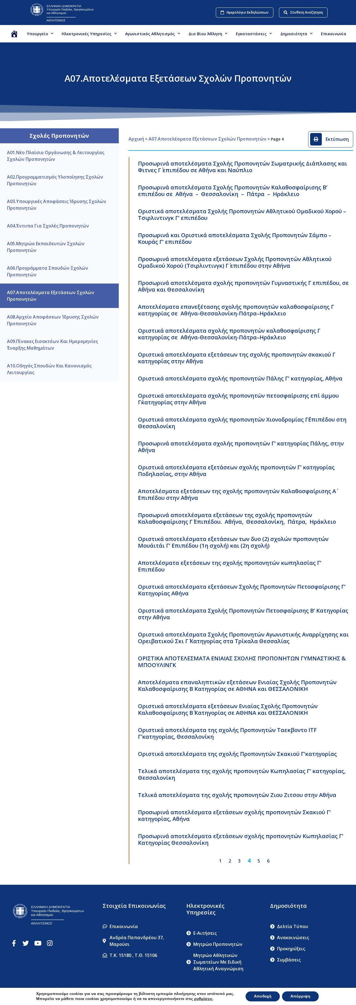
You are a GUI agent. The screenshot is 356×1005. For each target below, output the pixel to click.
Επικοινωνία (333, 33)
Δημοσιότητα (293, 33)
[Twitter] (26, 943)
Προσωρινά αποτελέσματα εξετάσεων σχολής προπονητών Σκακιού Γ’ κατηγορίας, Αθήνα (234, 815)
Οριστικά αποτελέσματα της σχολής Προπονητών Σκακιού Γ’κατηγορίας (237, 754)
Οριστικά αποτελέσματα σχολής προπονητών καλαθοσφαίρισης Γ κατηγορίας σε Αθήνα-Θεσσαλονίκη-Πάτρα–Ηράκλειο (229, 334)
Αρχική (136, 139)
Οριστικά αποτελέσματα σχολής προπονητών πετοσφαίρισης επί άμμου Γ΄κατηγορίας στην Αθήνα (238, 399)
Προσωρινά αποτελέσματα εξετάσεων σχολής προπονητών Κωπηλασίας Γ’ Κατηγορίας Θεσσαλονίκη (240, 839)
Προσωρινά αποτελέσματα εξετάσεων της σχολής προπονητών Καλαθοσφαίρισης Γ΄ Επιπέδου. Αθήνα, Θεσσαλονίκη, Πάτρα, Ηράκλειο (237, 518)
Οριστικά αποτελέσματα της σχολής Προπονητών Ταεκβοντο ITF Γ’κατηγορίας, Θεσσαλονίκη (227, 733)
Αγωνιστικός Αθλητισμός (150, 33)
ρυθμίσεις (203, 998)
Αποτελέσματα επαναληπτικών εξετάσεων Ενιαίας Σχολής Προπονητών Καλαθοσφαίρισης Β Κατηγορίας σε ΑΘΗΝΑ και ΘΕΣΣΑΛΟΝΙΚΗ (237, 685)
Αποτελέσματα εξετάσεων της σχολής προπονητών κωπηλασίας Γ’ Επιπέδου (229, 566)
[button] (330, 139)
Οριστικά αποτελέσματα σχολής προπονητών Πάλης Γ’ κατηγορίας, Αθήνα (240, 378)
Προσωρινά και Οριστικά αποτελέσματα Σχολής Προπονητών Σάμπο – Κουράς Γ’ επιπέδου (234, 238)
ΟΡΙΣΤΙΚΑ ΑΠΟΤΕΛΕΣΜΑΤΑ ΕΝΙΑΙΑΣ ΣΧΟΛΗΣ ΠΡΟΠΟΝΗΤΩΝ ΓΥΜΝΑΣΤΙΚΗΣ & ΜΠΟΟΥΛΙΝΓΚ (242, 662)
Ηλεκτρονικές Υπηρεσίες (87, 33)
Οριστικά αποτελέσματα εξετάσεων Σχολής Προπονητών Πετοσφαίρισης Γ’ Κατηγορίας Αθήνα (241, 590)
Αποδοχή (262, 996)
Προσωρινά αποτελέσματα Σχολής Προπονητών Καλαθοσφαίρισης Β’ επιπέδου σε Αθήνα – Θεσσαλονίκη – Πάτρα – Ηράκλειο (232, 191)
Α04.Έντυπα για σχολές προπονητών (48, 226)
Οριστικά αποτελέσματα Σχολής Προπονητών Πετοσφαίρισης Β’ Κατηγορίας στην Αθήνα (243, 614)
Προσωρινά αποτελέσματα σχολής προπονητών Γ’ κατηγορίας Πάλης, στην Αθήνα (241, 447)
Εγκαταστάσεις (251, 33)
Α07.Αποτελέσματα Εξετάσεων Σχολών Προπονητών (207, 139)
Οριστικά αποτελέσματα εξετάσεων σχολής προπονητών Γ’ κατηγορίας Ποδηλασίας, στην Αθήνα (236, 470)
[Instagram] (49, 943)
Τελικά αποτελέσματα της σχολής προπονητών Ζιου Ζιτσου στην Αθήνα (237, 795)
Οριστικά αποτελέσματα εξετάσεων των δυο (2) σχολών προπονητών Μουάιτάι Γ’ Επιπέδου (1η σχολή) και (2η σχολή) (233, 542)
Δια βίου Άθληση (205, 33)
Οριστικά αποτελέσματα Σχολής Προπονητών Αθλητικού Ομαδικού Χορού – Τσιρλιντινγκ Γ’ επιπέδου (242, 214)
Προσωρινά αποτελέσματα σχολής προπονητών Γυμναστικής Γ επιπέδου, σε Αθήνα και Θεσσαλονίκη (243, 286)
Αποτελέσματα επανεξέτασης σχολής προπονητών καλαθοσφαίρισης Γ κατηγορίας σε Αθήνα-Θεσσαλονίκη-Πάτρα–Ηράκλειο (236, 310)
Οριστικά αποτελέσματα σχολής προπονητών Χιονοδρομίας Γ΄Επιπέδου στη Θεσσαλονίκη (242, 423)
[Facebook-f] (14, 943)
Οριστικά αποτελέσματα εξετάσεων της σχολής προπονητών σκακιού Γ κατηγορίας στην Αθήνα (236, 358)
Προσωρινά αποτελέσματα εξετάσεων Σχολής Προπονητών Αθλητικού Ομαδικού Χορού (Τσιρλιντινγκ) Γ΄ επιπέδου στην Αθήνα (235, 262)
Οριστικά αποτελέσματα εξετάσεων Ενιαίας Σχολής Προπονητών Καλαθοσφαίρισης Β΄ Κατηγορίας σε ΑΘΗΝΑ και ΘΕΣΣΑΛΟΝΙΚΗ (228, 709)
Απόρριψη (300, 996)
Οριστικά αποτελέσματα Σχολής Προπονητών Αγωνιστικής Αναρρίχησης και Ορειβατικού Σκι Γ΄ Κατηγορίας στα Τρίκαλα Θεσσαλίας (243, 638)
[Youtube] (37, 943)
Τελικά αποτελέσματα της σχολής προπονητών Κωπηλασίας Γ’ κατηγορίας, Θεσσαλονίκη (241, 774)
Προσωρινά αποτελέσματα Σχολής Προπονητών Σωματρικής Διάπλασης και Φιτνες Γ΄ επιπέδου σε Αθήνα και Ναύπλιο (242, 167)
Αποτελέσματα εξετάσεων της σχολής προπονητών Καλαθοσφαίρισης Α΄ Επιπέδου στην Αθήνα (237, 494)
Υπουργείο (37, 33)
